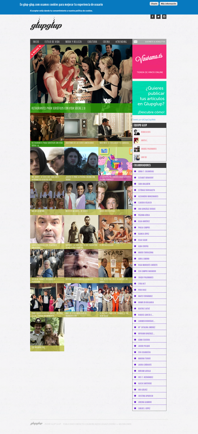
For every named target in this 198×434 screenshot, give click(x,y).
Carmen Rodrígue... (146, 321)
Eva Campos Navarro (147, 271)
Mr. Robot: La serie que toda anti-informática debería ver (45, 178)
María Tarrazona (145, 252)
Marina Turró (144, 358)
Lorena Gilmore (145, 402)
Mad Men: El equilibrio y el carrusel (114, 142)
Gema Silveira (144, 339)
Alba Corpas (143, 246)
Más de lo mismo (38, 211)
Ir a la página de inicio (46, 25)
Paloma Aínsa (144, 215)
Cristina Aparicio (145, 395)
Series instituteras (107, 211)
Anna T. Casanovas (146, 171)
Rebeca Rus (146, 132)
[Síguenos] (158, 17)
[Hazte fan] (152, 17)
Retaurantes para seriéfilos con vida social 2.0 (58, 108)
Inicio (36, 42)
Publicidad (68, 424)
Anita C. (144, 140)
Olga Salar (142, 240)
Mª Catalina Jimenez (146, 327)
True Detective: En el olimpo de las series (114, 280)
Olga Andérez (144, 221)
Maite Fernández (145, 296)
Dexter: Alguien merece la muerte (79, 279)
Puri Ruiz (142, 289)
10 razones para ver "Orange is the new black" (114, 314)
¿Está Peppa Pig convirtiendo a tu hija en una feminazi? (115, 178)
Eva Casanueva (144, 352)
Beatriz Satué (144, 308)
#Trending (121, 42)
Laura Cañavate (145, 364)
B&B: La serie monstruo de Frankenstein (76, 314)
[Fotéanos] (164, 17)
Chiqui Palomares (146, 277)
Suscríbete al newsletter (155, 41)
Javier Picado (144, 346)
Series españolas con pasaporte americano (44, 246)
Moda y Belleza (74, 42)
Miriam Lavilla (144, 371)
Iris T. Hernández (145, 377)
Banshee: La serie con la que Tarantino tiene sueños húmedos (82, 246)
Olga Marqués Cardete (148, 265)
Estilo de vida (52, 42)
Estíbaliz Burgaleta (146, 190)
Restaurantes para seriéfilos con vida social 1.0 (47, 144)
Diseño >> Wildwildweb (120, 424)
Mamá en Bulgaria (146, 302)
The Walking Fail (38, 347)
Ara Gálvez (142, 389)
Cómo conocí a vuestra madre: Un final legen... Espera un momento (47, 314)
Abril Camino (143, 258)
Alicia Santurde (145, 383)
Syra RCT (142, 283)
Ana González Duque (147, 208)
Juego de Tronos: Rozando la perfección (43, 280)
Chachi (154, 4)
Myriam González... (146, 333)
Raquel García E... (146, 314)
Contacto (79, 424)
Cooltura (92, 42)
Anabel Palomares (149, 148)
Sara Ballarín (144, 183)
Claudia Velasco (145, 202)
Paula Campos (144, 227)
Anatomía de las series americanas (80, 142)
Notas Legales (102, 424)
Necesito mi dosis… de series (77, 211)
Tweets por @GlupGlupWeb (144, 119)
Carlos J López (144, 408)
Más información (168, 4)
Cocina (106, 42)
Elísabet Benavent (146, 177)
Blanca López (143, 233)
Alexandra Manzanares (148, 196)
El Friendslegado (106, 245)
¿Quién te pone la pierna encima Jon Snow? (80, 178)
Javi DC (144, 157)
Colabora (90, 424)
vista (81, 79)
